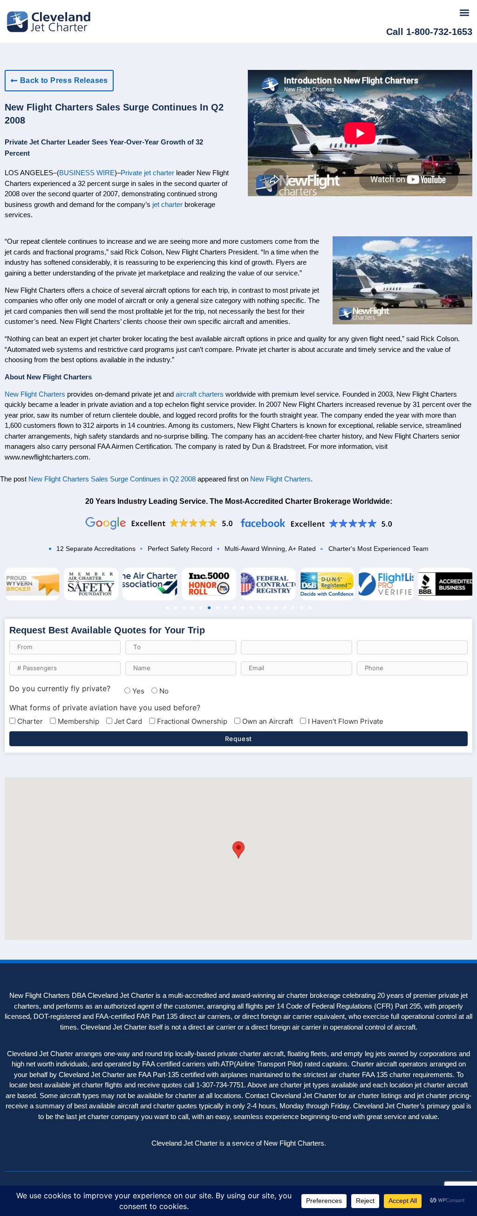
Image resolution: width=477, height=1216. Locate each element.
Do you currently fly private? (59, 688)
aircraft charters (200, 394)
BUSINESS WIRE (87, 173)
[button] (464, 12)
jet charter (167, 204)
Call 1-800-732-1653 (429, 32)
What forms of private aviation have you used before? (104, 707)
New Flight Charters (35, 394)
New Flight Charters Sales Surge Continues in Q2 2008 (112, 479)
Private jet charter (147, 173)
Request (238, 738)
